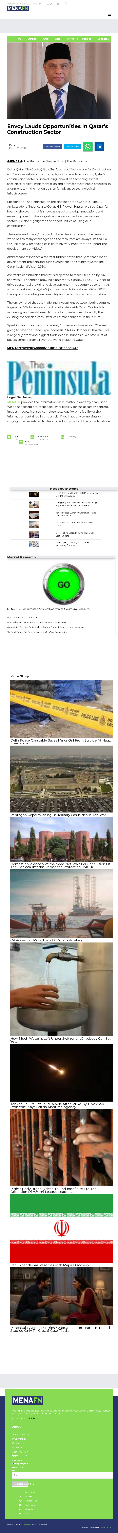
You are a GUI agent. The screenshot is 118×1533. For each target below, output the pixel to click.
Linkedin (29, 1509)
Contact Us (17, 1443)
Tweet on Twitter (72, 147)
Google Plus (30, 1500)
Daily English (21, 1463)
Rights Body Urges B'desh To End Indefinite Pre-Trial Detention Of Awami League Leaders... (53, 1190)
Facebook (29, 1492)
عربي (50, 3)
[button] (58, 3)
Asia (57, 38)
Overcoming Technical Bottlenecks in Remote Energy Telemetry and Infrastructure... (46, 627)
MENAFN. (28, 1524)
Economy (103, 38)
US (15, 38)
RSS (26, 1513)
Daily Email (30, 1505)
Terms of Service (20, 1434)
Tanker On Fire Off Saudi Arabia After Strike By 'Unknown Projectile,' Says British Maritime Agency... (57, 1105)
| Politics (85, 38)
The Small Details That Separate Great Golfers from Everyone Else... (38, 632)
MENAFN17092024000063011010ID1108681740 (42, 348)
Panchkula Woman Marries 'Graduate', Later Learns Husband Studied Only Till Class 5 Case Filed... (60, 1329)
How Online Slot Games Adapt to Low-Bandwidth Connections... (37, 622)
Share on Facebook (52, 147)
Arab (45, 38)
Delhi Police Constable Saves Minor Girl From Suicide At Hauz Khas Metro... (60, 741)
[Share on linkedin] (99, 146)
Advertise (17, 1447)
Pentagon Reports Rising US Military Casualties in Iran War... (59, 815)
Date (12, 145)
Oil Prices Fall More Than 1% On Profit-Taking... (47, 940)
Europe (31, 38)
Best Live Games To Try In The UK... (23, 617)
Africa (70, 38)
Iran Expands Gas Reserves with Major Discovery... (50, 1265)
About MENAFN (20, 1452)
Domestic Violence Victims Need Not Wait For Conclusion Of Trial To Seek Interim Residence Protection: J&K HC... (60, 865)
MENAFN (15, 161)
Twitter (28, 1496)
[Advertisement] (59, 25)
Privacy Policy (19, 1439)
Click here (33, 1418)
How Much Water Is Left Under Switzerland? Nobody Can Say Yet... (60, 1039)
